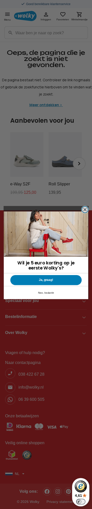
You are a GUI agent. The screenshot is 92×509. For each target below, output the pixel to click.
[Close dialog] (85, 209)
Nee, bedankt (46, 292)
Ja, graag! (46, 279)
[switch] (80, 501)
